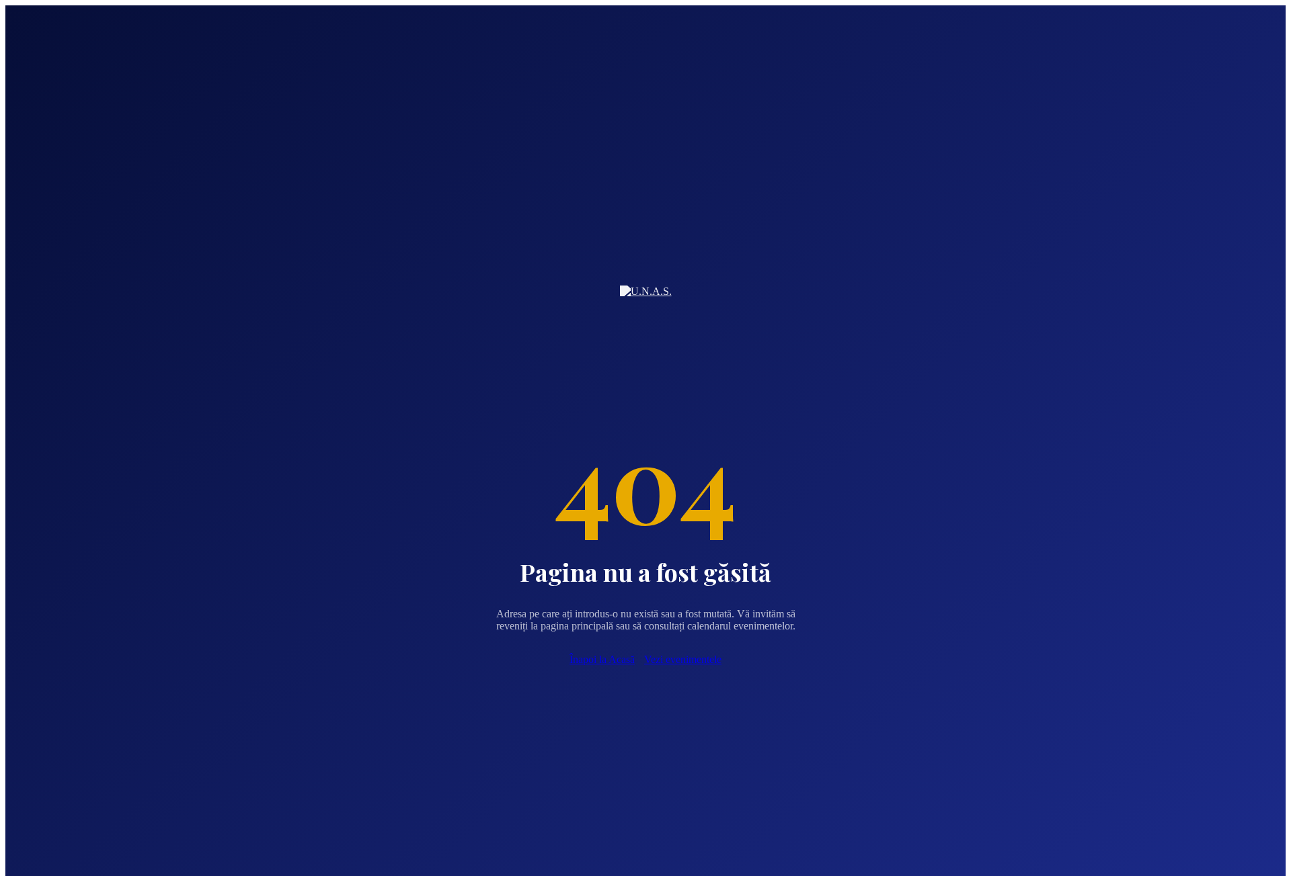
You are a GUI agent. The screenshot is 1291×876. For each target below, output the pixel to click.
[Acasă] (646, 302)
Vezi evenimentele (682, 659)
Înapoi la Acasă (602, 659)
